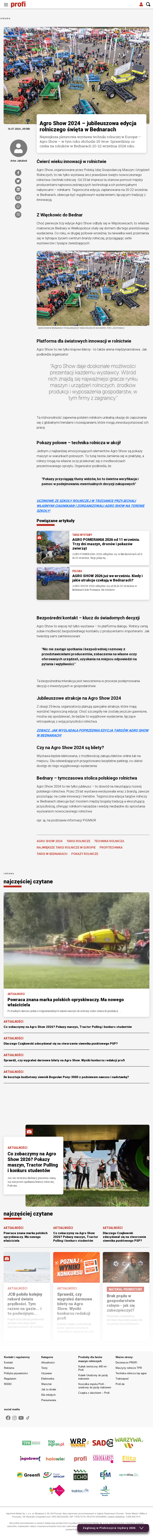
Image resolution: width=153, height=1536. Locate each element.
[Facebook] (18, 173)
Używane (46, 1373)
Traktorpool (122, 1378)
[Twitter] (18, 181)
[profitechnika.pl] (21, 4)
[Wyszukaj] (148, 4)
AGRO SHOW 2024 (50, 841)
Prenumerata (48, 1400)
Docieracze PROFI (126, 1362)
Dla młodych (48, 1394)
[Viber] (18, 214)
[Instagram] (14, 1418)
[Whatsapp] (18, 206)
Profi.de (120, 1384)
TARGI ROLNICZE (78, 841)
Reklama (9, 1367)
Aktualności (48, 1362)
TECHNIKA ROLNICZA (109, 841)
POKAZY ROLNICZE (84, 854)
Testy (44, 1367)
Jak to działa (48, 1389)
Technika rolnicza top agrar (131, 1373)
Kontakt (8, 1362)
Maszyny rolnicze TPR (129, 1367)
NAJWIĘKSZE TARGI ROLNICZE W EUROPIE (66, 847)
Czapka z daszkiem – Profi (94, 1392)
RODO (8, 1384)
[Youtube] (21, 1418)
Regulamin (10, 1378)
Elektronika (47, 1378)
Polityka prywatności (16, 1373)
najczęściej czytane (28, 881)
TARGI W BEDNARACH (52, 854)
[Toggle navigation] (6, 4)
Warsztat (46, 1384)
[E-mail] (18, 198)
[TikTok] (28, 1417)
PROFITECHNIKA (111, 847)
